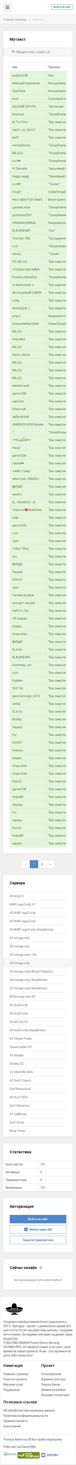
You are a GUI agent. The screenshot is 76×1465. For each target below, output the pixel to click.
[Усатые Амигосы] (14, 1311)
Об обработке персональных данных (29, 1410)
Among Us (17, 896)
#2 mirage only (20, 946)
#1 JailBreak (18, 1114)
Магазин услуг (13, 1384)
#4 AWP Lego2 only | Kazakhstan (31, 929)
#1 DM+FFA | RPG (21, 1072)
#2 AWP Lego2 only (23, 912)
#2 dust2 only (19, 1013)
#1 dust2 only (19, 1005)
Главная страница (14, 19)
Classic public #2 (21, 1047)
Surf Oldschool (19, 1105)
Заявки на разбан (53, 1389)
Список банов (50, 1384)
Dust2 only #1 (19, 1021)
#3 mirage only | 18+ (23, 954)
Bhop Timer (17, 1131)
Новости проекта (15, 1379)
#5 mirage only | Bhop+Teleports (31, 971)
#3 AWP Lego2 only (23, 921)
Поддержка (11, 1389)
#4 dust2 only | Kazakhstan (28, 1030)
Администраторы (53, 1379)
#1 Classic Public (21, 1038)
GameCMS (28, 1446)
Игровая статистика (55, 1395)
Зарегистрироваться (38, 1240)
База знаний (12, 1426)
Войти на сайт (62, 6)
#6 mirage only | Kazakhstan (29, 980)
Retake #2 (17, 1063)
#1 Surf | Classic (20, 1080)
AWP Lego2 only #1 (23, 904)
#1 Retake (17, 1055)
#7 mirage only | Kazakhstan (29, 988)
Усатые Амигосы (15, 1439)
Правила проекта (15, 1421)
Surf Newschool (20, 1089)
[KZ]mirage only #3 (22, 996)
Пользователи (51, 1374)
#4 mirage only (20, 963)
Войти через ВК (40, 1229)
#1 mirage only (20, 938)
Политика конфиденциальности (25, 1415)
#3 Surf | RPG (19, 1097)
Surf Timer (17, 1122)
